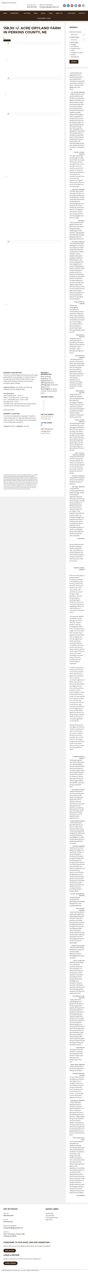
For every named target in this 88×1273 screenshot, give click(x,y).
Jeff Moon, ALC (47, 429)
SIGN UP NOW (9, 1250)
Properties (14, 13)
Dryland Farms (75, 48)
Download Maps (46, 419)
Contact (82, 13)
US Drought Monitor (52, 1217)
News (36, 13)
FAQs (50, 13)
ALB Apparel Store (44, 18)
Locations (71, 13)
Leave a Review (10, 1263)
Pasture (73, 55)
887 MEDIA (35, 1270)
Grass (73, 50)
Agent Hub (49, 1219)
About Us (59, 13)
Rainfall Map (50, 1213)
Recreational (75, 57)
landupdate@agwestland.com (49, 7)
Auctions (27, 13)
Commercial (75, 46)
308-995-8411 (8, 1222)
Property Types (73, 42)
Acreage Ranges (74, 37)
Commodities (50, 1215)
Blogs (43, 13)
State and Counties (75, 32)
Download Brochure (47, 417)
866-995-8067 (8, 1215)
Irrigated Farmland (77, 52)
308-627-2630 (45, 433)
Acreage (73, 44)
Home (5, 13)
